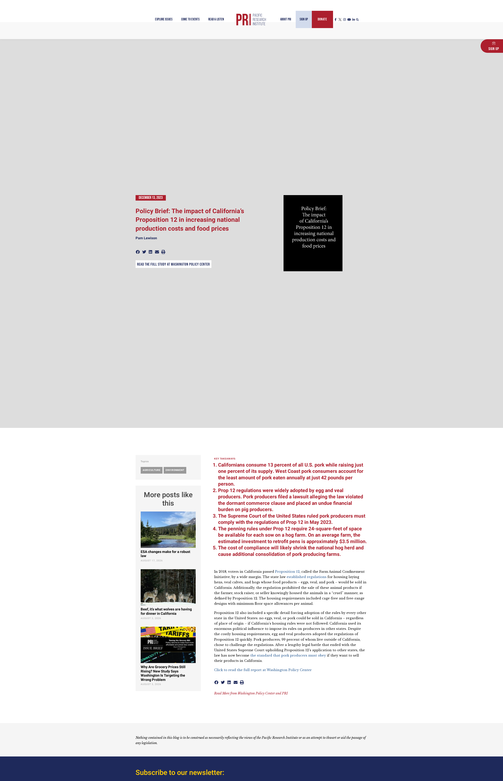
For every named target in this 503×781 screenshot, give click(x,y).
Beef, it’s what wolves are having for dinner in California (166, 611)
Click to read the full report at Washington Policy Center (263, 670)
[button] (357, 19)
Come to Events (190, 19)
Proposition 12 (287, 572)
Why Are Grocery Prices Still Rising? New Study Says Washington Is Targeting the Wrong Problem (163, 673)
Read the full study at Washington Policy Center (173, 264)
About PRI (285, 19)
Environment (175, 470)
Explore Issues (164, 19)
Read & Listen (216, 19)
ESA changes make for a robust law (165, 554)
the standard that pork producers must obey (288, 655)
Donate (322, 19)
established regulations (306, 577)
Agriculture (152, 470)
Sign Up (304, 19)
